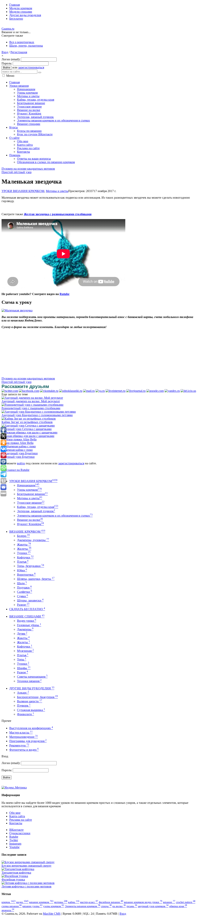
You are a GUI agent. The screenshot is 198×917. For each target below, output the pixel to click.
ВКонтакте (16, 829)
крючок (8, 902)
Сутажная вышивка (31, 710)
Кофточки (25, 557)
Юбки (22, 570)
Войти (6, 67)
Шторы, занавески (30, 600)
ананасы (8, 910)
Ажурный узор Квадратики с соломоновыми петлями (37, 415)
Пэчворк (24, 705)
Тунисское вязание (30, 502)
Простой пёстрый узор (17, 172)
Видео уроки (26, 620)
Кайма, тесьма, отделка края (37, 507)
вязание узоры (32, 906)
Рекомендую (19, 745)
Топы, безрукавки (30, 566)
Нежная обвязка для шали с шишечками (28, 436)
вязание (169, 902)
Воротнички (26, 574)
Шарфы (24, 668)
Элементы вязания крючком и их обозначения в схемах (55, 515)
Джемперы (25, 629)
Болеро (23, 535)
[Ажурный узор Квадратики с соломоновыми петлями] (39, 411)
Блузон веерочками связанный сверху (26, 865)
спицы (106, 906)
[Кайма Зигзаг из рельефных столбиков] (29, 418)
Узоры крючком (29, 489)
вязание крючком (41, 902)
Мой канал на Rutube (15, 470)
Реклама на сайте (20, 819)
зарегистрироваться (31, 67)
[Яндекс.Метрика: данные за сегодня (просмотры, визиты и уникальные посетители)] (14, 787)
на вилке (119, 906)
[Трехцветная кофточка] (18, 869)
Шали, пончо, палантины (26, 45)
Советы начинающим (32, 676)
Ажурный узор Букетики (18, 456)
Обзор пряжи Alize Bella (17, 443)
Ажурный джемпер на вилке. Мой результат (31, 401)
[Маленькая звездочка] (17, 310)
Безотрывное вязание (32, 494)
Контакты (15, 823)
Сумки (22, 596)
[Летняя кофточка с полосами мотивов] (28, 883)
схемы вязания (12, 906)
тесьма (131, 906)
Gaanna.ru (8, 28)
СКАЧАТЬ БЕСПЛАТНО (27, 609)
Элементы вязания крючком (82, 906)
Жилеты (24, 548)
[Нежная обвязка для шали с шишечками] (29, 432)
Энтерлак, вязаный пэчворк (36, 511)
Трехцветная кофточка (16, 872)
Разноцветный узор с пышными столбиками (31, 408)
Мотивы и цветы (57, 191)
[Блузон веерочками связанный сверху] (28, 862)
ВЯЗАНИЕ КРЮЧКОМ (27, 531)
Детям (22, 633)
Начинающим (28, 485)
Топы (21, 659)
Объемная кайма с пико (17, 449)
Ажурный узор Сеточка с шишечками (27, 429)
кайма (73, 902)
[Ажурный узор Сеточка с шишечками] (28, 425)
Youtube (14, 847)
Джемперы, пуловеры (33, 540)
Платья (22, 561)
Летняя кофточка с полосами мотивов (26, 886)
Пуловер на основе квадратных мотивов (28, 168)
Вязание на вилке (30, 519)
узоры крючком (53, 906)
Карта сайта (17, 816)
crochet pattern (185, 902)
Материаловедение (23, 736)
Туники (24, 553)
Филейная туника (13, 879)
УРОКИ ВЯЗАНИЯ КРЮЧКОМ (23, 191)
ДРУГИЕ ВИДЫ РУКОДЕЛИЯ (31, 688)
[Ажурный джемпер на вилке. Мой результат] (32, 397)
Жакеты (24, 544)
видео (22, 902)
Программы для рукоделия (28, 741)
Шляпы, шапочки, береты (36, 578)
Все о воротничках (21, 42)
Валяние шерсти (29, 701)
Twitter (13, 840)
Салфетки (24, 591)
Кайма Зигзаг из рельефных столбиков (27, 422)
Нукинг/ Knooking (30, 524)
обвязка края (178, 906)
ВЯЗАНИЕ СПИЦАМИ (26, 616)
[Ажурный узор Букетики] (20, 453)
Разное (23, 604)
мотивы (60, 902)
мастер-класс (89, 902)
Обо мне (14, 812)
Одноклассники (19, 833)
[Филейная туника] (15, 876)
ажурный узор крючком (153, 906)
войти (21, 463)
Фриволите (25, 714)
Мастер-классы (21, 732)
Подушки (24, 587)
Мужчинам (25, 650)
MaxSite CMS (52, 913)
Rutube (64, 294)
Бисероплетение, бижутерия (37, 697)
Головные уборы (29, 625)
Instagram (15, 843)
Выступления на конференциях (31, 728)
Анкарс (23, 692)
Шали (22, 583)
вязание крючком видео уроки (143, 902)
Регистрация (18, 52)
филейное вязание (111, 902)
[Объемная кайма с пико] (19, 446)
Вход (5, 52)
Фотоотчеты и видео (24, 749)
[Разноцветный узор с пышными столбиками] (32, 404)
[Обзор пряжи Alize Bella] (19, 439)
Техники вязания (29, 681)
